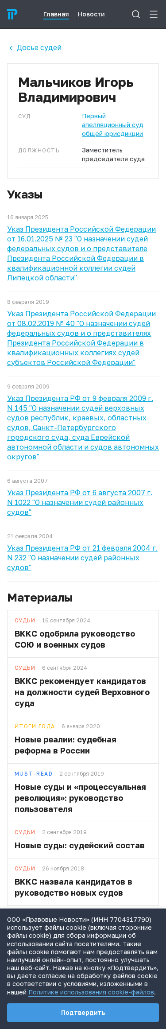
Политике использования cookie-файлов (91, 992)
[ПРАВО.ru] (12, 14)
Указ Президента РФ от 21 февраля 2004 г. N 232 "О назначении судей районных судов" (82, 558)
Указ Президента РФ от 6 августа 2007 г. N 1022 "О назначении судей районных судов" (79, 502)
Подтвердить (83, 1012)
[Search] (136, 14)
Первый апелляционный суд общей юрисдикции (112, 124)
